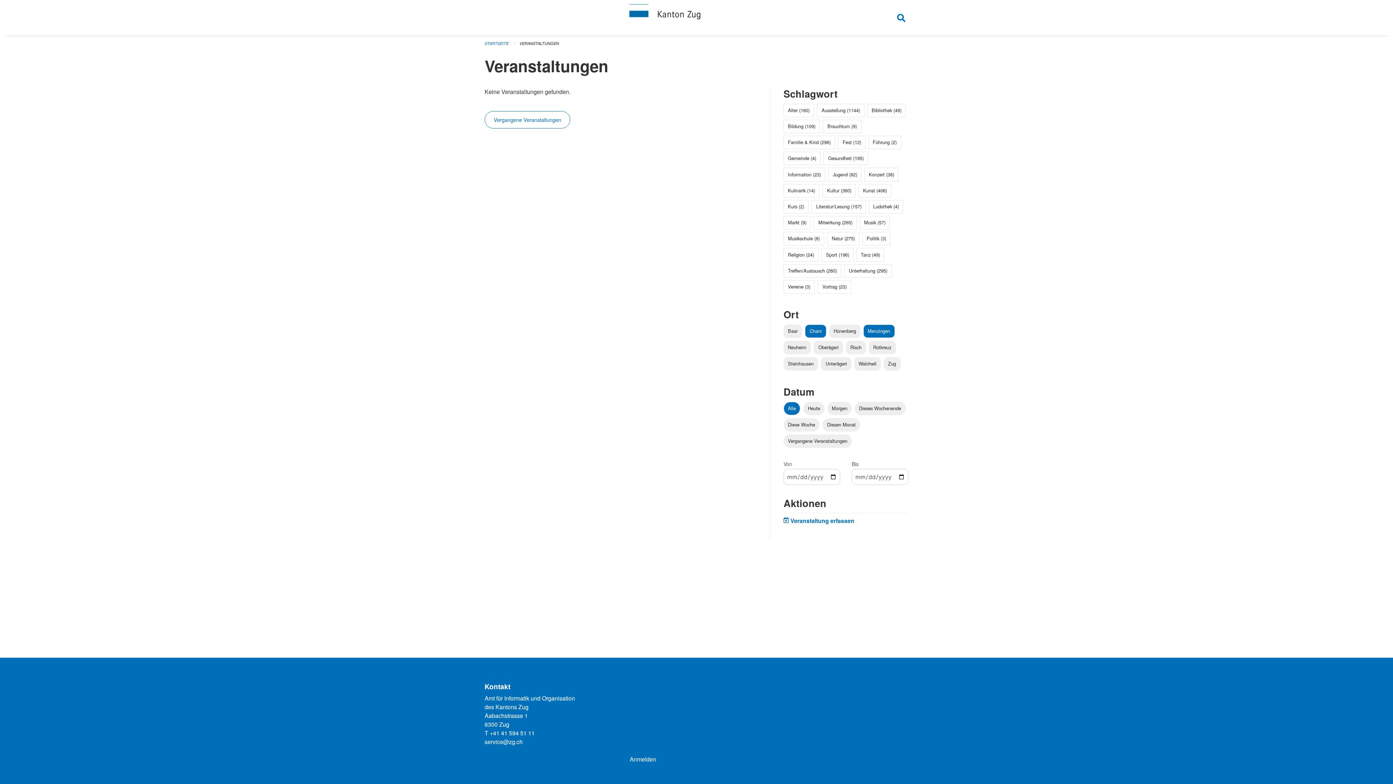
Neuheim (797, 347)
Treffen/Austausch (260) (812, 270)
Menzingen (879, 330)
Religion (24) (801, 254)
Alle (792, 408)
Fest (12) (852, 142)
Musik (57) (874, 222)
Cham (816, 330)
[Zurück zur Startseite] (696, 17)
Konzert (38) (881, 174)
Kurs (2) (796, 206)
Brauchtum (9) (842, 126)
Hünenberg (845, 330)
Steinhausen (801, 363)
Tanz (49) (870, 254)
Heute (814, 408)
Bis (855, 463)
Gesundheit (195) (846, 158)
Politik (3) (876, 238)
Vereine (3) (799, 286)
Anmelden (643, 759)
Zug (892, 363)
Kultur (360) (839, 190)
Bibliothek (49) (886, 110)
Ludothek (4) (886, 206)
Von (788, 463)
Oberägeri (828, 347)
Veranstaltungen (539, 43)
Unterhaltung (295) (868, 270)
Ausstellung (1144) (841, 110)
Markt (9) (797, 222)
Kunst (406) (875, 190)
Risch (856, 347)
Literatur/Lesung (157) (839, 206)
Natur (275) (843, 238)
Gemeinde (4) (802, 158)
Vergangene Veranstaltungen (527, 119)
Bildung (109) (801, 126)
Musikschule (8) (804, 238)
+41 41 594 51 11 (512, 733)
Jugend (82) (845, 174)
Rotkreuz (882, 347)
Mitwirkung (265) (835, 222)
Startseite (497, 43)
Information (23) (804, 174)
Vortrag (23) (834, 286)
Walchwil (867, 363)
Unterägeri (836, 363)
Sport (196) (837, 254)
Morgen (839, 408)
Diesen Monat (841, 424)
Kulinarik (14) (801, 190)
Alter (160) (799, 110)
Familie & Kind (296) (809, 142)
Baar (793, 330)
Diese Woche (801, 424)
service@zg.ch (504, 742)
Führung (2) (885, 142)
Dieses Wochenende (880, 408)
